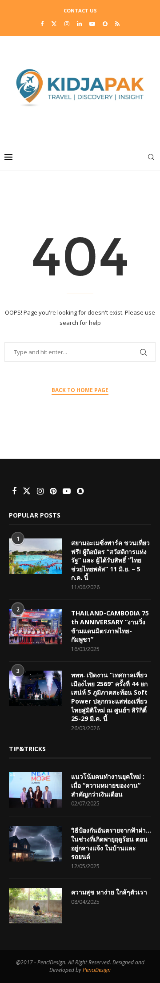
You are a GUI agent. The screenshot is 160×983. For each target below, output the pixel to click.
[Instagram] (66, 24)
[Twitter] (54, 24)
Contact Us (80, 10)
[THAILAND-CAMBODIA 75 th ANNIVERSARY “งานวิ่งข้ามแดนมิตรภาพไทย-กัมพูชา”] (35, 626)
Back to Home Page (80, 390)
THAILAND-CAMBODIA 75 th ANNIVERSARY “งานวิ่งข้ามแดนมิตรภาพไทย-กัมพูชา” (110, 626)
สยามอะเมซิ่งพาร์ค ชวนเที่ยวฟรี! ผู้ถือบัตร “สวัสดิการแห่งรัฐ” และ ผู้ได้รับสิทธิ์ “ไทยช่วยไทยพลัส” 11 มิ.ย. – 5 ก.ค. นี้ (110, 560)
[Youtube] (92, 24)
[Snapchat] (105, 24)
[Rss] (117, 24)
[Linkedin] (79, 24)
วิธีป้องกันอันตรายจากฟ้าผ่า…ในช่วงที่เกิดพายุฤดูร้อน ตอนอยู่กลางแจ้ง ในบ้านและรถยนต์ (111, 843)
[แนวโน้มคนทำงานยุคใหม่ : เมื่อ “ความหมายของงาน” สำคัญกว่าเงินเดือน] (35, 790)
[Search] (151, 157)
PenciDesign (97, 970)
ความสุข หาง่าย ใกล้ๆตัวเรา (109, 892)
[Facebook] (42, 24)
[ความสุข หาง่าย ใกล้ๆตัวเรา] (35, 905)
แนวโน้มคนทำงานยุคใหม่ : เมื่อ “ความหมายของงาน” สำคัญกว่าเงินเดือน (107, 785)
